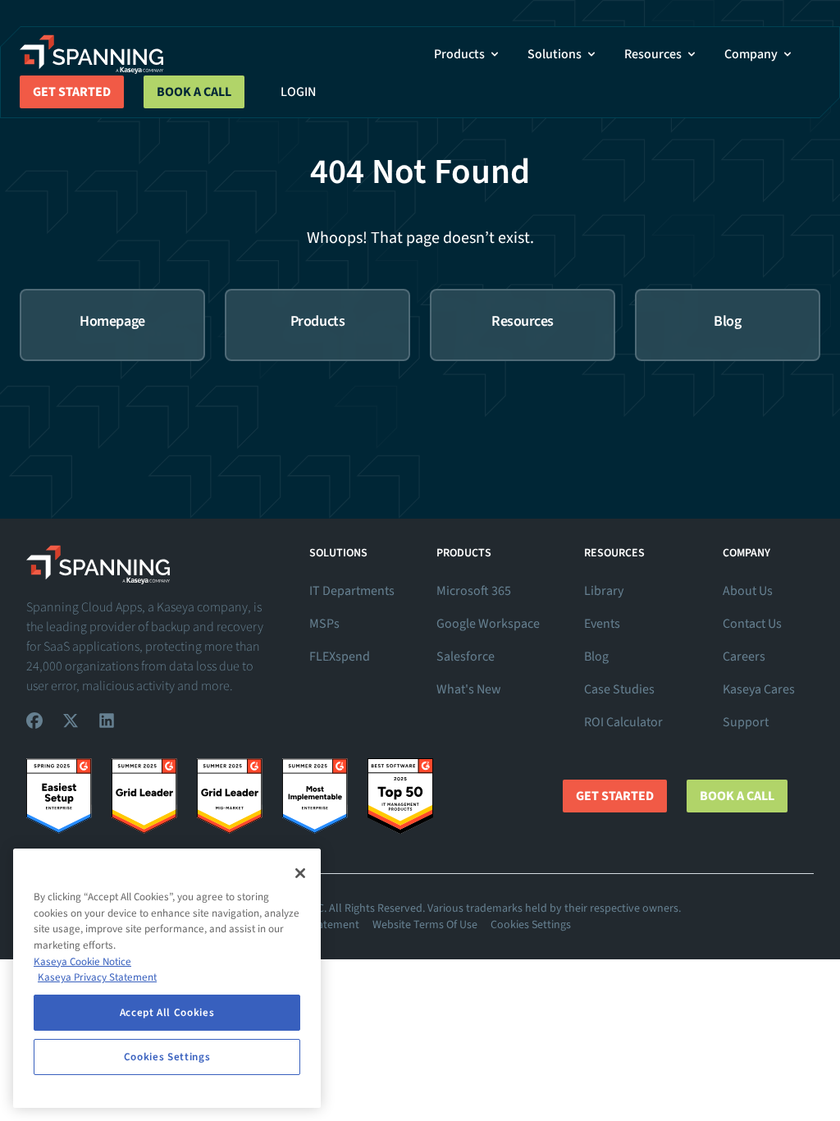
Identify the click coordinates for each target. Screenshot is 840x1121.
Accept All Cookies (167, 1012)
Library (603, 591)
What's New (468, 689)
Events (602, 624)
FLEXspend (339, 656)
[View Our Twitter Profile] (70, 720)
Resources (653, 54)
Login (298, 92)
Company (751, 54)
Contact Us (752, 624)
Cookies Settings (531, 925)
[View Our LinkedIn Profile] (106, 720)
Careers (744, 656)
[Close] (300, 873)
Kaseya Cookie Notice (82, 961)
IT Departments (352, 591)
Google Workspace (488, 624)
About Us (748, 591)
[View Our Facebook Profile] (34, 720)
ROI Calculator (623, 722)
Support (746, 722)
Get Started (72, 92)
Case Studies (619, 689)
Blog (596, 656)
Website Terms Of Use (424, 925)
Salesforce (465, 656)
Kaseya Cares (759, 689)
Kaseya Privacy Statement (97, 977)
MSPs (324, 624)
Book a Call (194, 92)
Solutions (554, 54)
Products (459, 54)
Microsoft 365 (473, 591)
